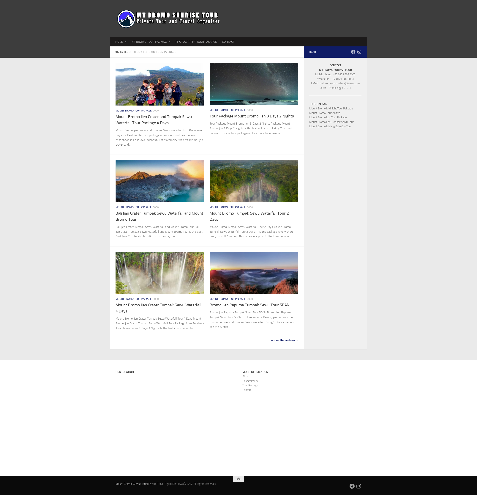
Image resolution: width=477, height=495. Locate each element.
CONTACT (228, 41)
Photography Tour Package (196, 41)
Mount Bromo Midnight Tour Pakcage (331, 108)
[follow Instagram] (359, 52)
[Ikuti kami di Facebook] (353, 52)
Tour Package (250, 385)
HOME (119, 41)
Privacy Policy (250, 381)
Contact (246, 390)
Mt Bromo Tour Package (150, 41)
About (245, 376)
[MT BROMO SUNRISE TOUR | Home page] (169, 18)
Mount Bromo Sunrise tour (131, 483)
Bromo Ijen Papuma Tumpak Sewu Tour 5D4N (250, 305)
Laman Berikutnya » (283, 340)
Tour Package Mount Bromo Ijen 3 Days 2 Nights (252, 116)
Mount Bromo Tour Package (134, 110)
